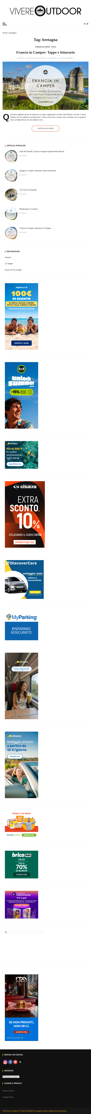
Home (5, 33)
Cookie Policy (8, 1097)
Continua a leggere (45, 128)
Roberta (53, 58)
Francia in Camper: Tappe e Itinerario (45, 52)
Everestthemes (61, 1111)
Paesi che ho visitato (13, 270)
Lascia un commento (67, 58)
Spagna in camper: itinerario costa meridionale (38, 171)
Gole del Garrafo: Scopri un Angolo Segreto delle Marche (42, 151)
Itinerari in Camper (42, 47)
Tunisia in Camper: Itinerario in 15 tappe (35, 228)
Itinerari (8, 257)
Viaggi (53, 47)
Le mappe (9, 264)
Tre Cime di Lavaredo (28, 190)
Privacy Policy (8, 1091)
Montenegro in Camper (29, 209)
